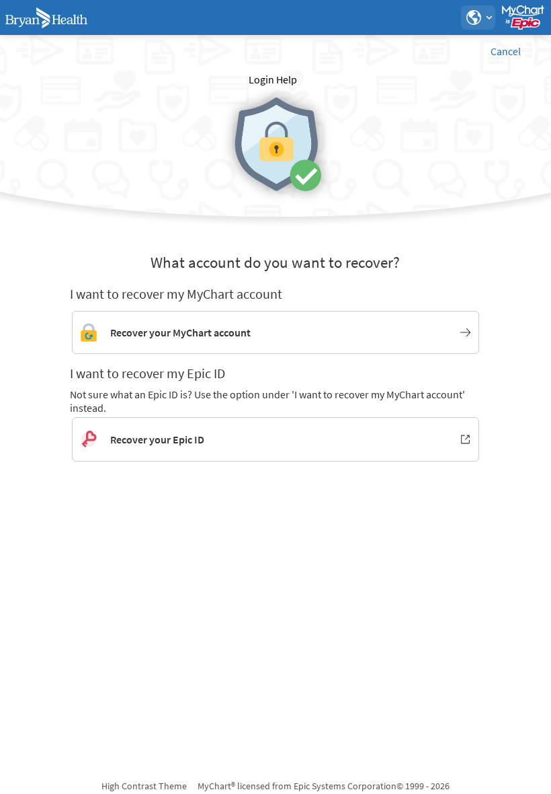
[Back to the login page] (46, 17)
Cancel (506, 51)
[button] (478, 17)
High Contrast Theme (144, 786)
